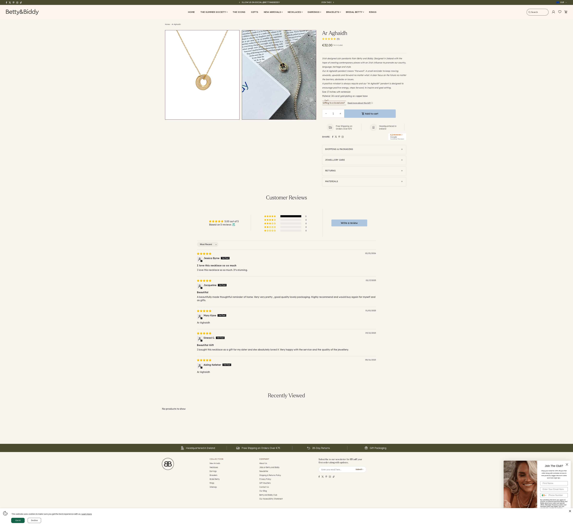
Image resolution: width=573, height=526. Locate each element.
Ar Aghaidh (176, 24)
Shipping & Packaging (339, 149)
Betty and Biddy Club (268, 495)
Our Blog (263, 491)
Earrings (213, 471)
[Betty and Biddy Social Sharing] (326, 477)
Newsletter (263, 471)
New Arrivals (215, 463)
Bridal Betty (215, 479)
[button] (213, 12)
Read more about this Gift (359, 103)
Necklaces (214, 467)
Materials (331, 181)
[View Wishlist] (560, 12)
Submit (359, 469)
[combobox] (538, 12)
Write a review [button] (349, 222)
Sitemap (213, 487)
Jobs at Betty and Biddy (269, 467)
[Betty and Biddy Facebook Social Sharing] (319, 477)
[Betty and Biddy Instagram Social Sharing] (330, 477)
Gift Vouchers (265, 483)
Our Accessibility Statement (271, 499)
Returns (330, 170)
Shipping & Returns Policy (270, 475)
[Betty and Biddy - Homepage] (22, 12)
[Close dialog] (567, 464)
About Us (263, 463)
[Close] (570, 511)
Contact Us (264, 487)
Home (167, 24)
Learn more (86, 514)
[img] (204, 253)
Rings (212, 483)
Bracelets (213, 475)
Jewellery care (335, 160)
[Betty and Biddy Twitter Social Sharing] (323, 477)
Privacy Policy (265, 479)
